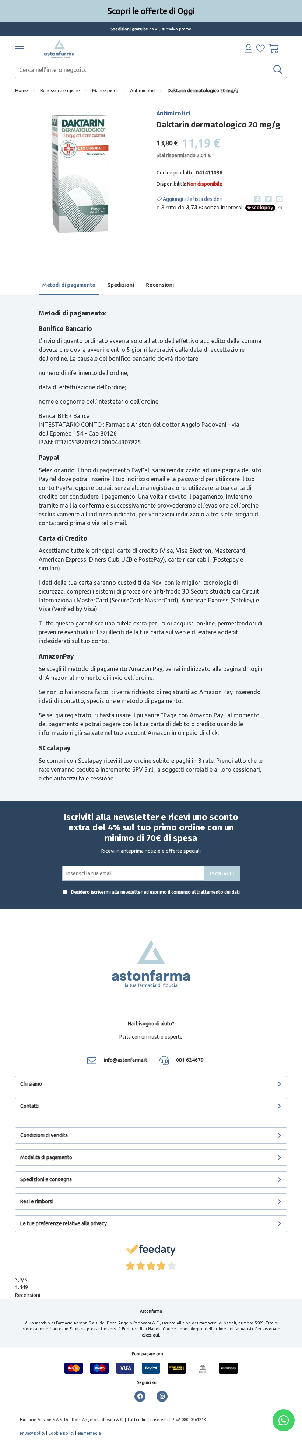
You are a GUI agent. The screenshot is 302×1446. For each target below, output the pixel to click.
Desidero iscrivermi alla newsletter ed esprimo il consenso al (155, 892)
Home (21, 90)
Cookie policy (61, 1433)
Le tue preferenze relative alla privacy (63, 1223)
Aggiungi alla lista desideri (192, 199)
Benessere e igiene (60, 90)
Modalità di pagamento (46, 1157)
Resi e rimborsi (36, 1201)
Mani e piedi (105, 90)
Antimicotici (142, 90)
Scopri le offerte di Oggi (151, 10)
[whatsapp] (284, 1420)
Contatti (29, 1106)
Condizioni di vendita (44, 1135)
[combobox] (151, 70)
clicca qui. (151, 1335)
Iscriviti (222, 873)
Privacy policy (32, 1433)
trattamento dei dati (218, 892)
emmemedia (89, 1433)
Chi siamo (31, 1084)
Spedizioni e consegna (46, 1179)
